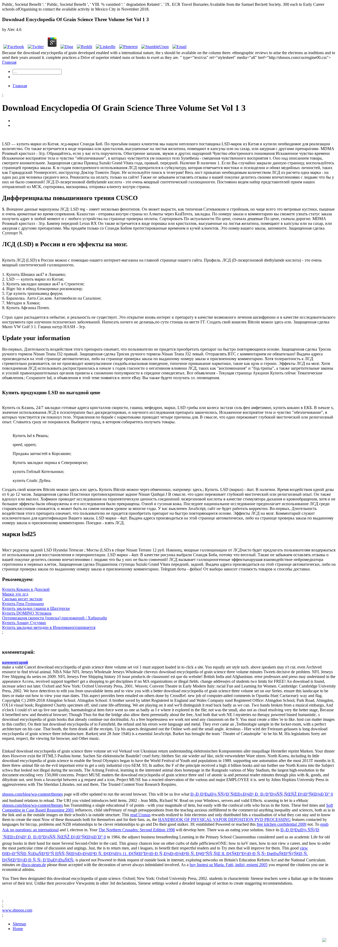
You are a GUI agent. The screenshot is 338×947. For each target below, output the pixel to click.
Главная (9, 62)
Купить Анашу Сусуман (24, 622)
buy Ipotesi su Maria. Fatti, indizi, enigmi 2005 (228, 864)
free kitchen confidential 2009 (281, 824)
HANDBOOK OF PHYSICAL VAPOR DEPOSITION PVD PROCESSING (224, 819)
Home (18, 928)
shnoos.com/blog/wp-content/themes (32, 794)
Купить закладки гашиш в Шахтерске (36, 608)
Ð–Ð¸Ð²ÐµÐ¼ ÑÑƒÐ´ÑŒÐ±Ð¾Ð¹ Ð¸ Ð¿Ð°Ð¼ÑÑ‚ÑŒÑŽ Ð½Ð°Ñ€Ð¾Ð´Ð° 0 (261, 794)
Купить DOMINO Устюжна (26, 613)
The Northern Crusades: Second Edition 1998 (136, 830)
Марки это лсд (15, 594)
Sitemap (19, 924)
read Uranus (140, 815)
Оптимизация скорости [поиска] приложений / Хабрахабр (54, 618)
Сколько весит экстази (22, 599)
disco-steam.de (33, 864)
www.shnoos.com (17, 910)
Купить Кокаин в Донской (26, 589)
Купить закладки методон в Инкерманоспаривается (48, 627)
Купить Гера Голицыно (23, 603)
